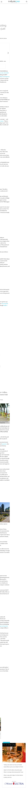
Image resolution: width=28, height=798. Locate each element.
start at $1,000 (5, 303)
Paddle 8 (5, 305)
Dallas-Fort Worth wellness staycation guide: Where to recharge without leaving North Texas (13, 771)
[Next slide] (8, 53)
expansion (4, 444)
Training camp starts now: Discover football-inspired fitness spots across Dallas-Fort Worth (13, 765)
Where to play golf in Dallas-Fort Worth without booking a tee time (13, 776)
